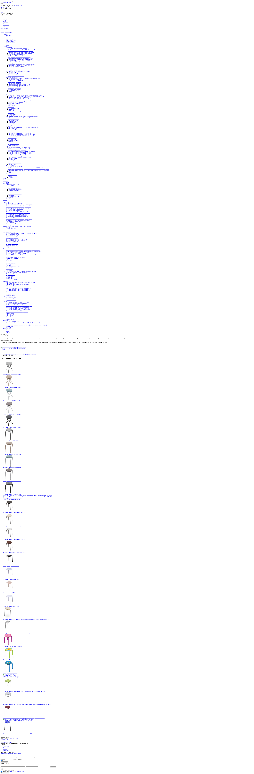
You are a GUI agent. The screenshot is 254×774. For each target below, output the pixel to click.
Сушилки (8, 146)
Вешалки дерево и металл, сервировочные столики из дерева (19, 71)
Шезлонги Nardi (12, 114)
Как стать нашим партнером (14, 188)
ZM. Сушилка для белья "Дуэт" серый (17, 150)
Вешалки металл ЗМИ (13, 73)
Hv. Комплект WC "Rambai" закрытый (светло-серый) (20, 59)
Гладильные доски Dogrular (14, 89)
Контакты (5, 22)
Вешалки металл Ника (13, 74)
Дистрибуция (9, 198)
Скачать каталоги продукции (12, 43)
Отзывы (7, 45)
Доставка (8, 36)
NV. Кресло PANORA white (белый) (16, 101)
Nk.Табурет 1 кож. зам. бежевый (10, 677)
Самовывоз (11, 195)
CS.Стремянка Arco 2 (13, 128)
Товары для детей (10, 165)
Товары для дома (9, 173)
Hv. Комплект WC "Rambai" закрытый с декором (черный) (21, 64)
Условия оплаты (9, 197)
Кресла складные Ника (13, 108)
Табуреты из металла (13, 120)
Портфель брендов (10, 41)
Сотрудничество (9, 187)
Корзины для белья (12, 67)
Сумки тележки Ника (13, 145)
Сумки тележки (9, 141)
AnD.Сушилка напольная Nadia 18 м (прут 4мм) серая (20, 154)
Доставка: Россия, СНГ (13, 196)
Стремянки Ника (12, 139)
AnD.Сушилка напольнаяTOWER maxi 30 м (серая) (20, 153)
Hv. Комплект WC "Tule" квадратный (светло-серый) (20, 61)
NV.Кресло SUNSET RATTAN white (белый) (18, 98)
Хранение (10, 177)
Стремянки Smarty (12, 138)
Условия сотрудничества (14, 190)
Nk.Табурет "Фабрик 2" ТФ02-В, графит (12, 440)
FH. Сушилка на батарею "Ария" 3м (16, 156)
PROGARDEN (11, 105)
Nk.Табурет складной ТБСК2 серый (11, 566)
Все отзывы (3, 344)
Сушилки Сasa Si (12, 164)
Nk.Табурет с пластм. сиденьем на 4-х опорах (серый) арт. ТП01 (17, 720)
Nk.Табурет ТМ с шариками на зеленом (12, 659)
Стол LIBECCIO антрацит (14, 103)
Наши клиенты (9, 39)
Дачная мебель (9, 94)
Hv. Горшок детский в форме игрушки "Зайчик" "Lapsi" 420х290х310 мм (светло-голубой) (28, 170)
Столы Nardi (11, 110)
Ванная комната (9, 47)
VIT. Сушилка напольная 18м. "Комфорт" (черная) (19, 147)
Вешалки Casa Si (12, 72)
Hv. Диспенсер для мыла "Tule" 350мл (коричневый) (20, 65)
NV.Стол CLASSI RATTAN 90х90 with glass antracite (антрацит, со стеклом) (25, 95)
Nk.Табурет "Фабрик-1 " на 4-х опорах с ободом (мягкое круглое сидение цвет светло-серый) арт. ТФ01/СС (27, 496)
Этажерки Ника (12, 123)
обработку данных (13, 760)
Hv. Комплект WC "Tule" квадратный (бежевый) (19, 60)
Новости (5, 21)
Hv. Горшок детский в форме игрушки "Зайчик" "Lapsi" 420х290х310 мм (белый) (26, 167)
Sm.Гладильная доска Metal (14, 82)
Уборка (10, 176)
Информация (6, 25)
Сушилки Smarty (12, 160)
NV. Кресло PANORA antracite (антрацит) (17, 102)
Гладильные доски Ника (13, 90)
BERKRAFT (11, 185)
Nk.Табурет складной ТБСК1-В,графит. (12, 374)
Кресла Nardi (11, 107)
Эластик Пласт (11, 115)
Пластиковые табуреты (13, 119)
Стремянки (8, 126)
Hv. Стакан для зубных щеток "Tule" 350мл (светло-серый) (21, 49)
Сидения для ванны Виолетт (14, 68)
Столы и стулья (11, 171)
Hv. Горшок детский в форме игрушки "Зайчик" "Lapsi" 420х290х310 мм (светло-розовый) (28, 169)
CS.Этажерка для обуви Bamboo (15, 166)
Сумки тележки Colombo (14, 142)
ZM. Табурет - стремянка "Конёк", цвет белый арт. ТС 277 (21, 133)
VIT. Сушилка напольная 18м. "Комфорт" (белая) (19, 157)
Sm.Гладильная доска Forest (14, 83)
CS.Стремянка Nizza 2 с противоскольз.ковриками (19, 129)
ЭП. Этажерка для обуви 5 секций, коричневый (19, 117)
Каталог (5, 19)
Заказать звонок (4, 9)
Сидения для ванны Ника (14, 70)
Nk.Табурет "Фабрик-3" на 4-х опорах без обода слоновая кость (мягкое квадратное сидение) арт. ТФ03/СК (27, 619)
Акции (4, 20)
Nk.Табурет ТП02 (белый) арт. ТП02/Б (11, 499)
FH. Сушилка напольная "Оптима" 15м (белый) (19, 148)
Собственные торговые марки (12, 184)
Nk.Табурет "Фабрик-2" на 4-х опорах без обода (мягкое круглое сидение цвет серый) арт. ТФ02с (25, 633)
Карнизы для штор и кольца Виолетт (16, 66)
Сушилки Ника (11, 161)
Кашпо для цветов (12, 175)
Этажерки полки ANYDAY (14, 125)
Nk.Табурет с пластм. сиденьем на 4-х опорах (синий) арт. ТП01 (17, 733)
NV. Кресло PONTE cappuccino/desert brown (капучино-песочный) (23, 99)
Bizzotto (10, 104)
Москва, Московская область (14, 194)
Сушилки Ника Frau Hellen (14, 163)
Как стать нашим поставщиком (15, 189)
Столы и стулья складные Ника (15, 111)
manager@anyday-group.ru (6, 2)
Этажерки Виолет (12, 121)
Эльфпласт (10, 172)
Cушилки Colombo (12, 158)
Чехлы (9, 92)
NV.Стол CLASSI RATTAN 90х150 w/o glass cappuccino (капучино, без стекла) (26, 96)
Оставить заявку (3, 11)
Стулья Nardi (11, 113)
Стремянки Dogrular (13, 136)
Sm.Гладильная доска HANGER (15, 80)
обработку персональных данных (16, 771)
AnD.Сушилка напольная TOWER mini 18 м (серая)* (20, 152)
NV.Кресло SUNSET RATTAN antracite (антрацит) (19, 97)
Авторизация (6, 23)
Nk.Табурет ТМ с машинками (10, 673)
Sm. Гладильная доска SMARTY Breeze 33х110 (19, 85)
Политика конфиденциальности (8, 753)
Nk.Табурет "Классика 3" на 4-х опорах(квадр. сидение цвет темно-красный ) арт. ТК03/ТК (24, 718)
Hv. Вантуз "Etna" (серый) (14, 63)
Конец (16, 738)
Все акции (3, 349)
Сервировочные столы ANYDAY (16, 76)
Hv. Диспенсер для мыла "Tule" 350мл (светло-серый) (20, 58)
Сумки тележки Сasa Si (13, 144)
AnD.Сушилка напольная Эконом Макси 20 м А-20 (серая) (21, 151)
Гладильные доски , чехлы (12, 77)
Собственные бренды (11, 40)
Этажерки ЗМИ (11, 122)
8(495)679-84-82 (4, 7)
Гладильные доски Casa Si (14, 86)
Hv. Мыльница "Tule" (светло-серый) (16, 54)
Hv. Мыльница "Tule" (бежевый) (15, 55)
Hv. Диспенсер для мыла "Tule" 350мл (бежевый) (19, 57)
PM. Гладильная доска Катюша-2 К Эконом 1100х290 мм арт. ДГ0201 (24, 78)
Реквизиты (8, 37)
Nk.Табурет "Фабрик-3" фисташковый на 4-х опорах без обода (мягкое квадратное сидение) (24, 691)
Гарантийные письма (10, 42)
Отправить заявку (4, 772)
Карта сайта (18, 753)
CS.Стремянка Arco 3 (13, 132)
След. (13, 738)
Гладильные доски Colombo (14, 88)
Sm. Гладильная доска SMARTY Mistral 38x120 (19, 84)
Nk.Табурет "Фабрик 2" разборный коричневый (14, 512)
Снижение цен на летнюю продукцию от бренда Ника (13, 348)
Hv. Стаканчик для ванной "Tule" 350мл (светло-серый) (21, 52)
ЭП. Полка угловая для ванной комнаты (17, 48)
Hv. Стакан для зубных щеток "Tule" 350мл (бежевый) (20, 51)
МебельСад (11, 109)
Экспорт (10, 191)
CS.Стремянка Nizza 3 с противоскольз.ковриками (19, 130)
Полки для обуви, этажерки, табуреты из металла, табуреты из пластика (22, 116)
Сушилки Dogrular (12, 159)
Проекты (5, 26)
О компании (6, 17)
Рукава (10, 91)
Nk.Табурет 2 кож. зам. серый (9, 675)
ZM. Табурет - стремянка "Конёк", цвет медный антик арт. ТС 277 (23, 127)
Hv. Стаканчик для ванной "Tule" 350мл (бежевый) (20, 53)
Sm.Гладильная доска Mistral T (15, 79)
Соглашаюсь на (10, 760)
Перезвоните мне (4, 762)
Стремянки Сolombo (13, 140)
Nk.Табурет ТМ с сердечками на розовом (12, 646)
